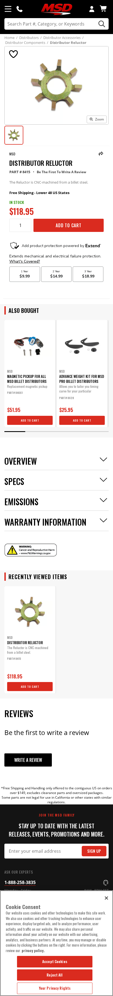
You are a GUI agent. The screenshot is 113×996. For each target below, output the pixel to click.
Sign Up (94, 851)
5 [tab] (98, 431)
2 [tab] (35, 431)
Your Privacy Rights (54, 988)
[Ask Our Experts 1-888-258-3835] (19, 9)
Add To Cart (68, 225)
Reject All (55, 975)
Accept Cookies (54, 961)
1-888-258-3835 (20, 882)
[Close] (106, 898)
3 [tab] (56, 431)
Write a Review (28, 760)
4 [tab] (77, 431)
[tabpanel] (29, 373)
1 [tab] (14, 431)
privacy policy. (33, 950)
